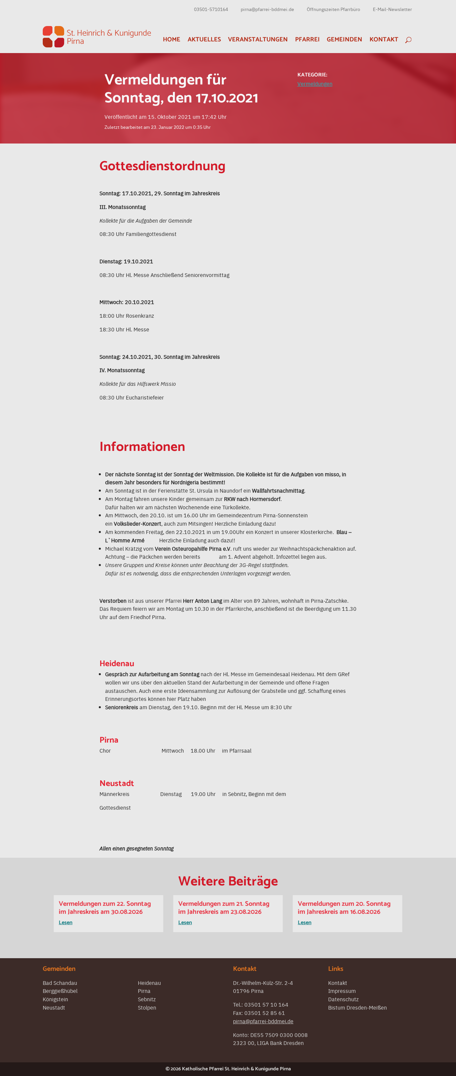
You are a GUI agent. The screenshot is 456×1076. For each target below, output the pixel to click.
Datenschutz (343, 999)
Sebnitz (147, 999)
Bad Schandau (60, 982)
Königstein (55, 999)
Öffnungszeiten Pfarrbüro (333, 9)
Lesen (65, 922)
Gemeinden (344, 39)
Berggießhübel (60, 990)
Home (171, 39)
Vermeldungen (314, 83)
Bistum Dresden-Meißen (357, 1007)
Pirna (144, 990)
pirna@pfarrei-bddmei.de (267, 9)
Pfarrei (307, 39)
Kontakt (384, 39)
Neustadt (54, 1007)
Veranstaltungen (258, 39)
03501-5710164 (211, 9)
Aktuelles (204, 39)
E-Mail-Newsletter (392, 9)
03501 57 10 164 (266, 1004)
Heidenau (149, 982)
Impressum (342, 990)
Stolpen (147, 1007)
